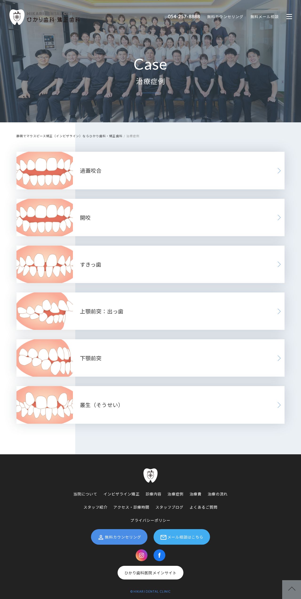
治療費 (196, 494)
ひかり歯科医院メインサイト (150, 572)
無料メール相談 (264, 16)
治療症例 (175, 494)
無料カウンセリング (225, 16)
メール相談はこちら (185, 537)
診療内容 (154, 494)
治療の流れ (218, 494)
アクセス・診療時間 (131, 507)
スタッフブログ (169, 507)
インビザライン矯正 (121, 494)
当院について (85, 494)
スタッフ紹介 (95, 507)
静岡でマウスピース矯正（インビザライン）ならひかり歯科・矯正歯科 (69, 136)
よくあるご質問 (204, 507)
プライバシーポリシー (150, 520)
